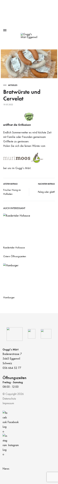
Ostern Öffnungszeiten (14, 256)
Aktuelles (12, 85)
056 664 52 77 (12, 368)
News (6, 468)
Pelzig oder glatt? (46, 191)
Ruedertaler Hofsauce (14, 247)
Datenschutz (9, 398)
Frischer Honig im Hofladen (12, 191)
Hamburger (9, 297)
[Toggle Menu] (4, 30)
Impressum (8, 403)
